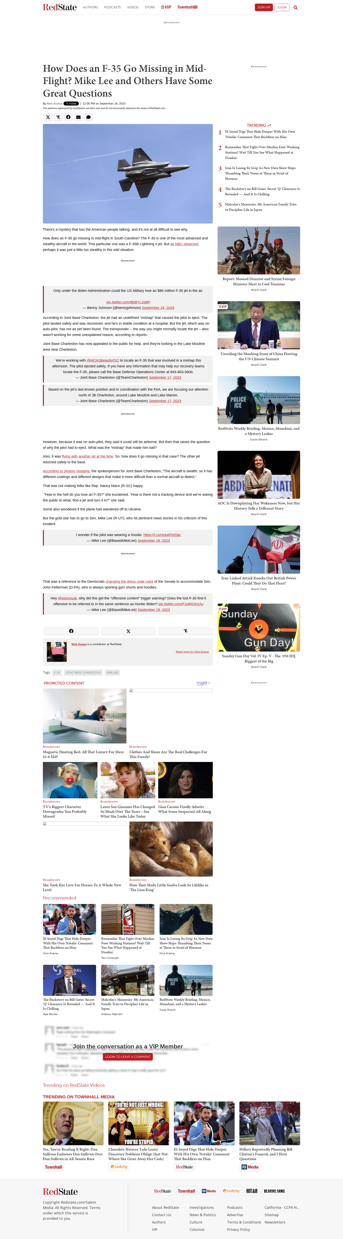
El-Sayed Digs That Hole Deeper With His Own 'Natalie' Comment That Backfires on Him (68, 943)
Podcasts (112, 7)
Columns (197, 1229)
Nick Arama (54, 103)
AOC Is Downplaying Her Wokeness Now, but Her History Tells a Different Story (259, 505)
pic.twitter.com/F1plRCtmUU (181, 604)
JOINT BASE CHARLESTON (83, 672)
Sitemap (272, 1214)
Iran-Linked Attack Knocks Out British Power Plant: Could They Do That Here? (258, 580)
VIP (154, 1229)
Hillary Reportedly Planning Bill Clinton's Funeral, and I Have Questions (265, 1154)
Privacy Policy (238, 1229)
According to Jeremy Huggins (66, 471)
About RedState (165, 1207)
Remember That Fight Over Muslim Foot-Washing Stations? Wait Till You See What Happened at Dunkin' (127, 945)
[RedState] (60, 7)
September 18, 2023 (158, 308)
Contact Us (161, 1214)
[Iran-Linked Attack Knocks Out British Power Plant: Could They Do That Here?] (259, 549)
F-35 (57, 672)
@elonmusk (67, 598)
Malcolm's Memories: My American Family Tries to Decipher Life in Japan (127, 1004)
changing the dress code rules (129, 582)
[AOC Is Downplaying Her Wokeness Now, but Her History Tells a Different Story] (259, 474)
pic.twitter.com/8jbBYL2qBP (128, 302)
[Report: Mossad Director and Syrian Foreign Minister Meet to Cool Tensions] (259, 250)
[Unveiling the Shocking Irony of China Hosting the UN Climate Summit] (259, 325)
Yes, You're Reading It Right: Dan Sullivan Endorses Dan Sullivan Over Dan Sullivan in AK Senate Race (73, 1154)
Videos (133, 7)
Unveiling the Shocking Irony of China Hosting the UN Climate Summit (259, 356)
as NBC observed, (184, 244)
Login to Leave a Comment (127, 1057)
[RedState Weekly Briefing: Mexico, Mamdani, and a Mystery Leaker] (186, 980)
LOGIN (282, 7)
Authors (90, 7)
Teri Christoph (110, 958)
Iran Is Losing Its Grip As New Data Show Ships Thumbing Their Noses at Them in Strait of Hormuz (186, 943)
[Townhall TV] (187, 7)
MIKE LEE (112, 672)
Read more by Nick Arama (192, 651)
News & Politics (203, 1214)
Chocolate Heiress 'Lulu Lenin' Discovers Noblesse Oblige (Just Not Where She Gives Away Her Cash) (138, 1154)
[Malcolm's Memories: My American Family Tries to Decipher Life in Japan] (127, 980)
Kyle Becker (50, 1014)
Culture (196, 1222)
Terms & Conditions (244, 1222)
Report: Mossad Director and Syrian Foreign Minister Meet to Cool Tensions (259, 281)
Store (150, 7)
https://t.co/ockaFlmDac (162, 535)
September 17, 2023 (165, 377)
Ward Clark (259, 290)
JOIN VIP (263, 7)
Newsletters (275, 1222)
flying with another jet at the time (87, 456)
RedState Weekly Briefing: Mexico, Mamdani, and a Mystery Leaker (185, 1002)
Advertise (235, 1214)
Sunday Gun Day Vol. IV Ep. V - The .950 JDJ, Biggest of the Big (259, 658)
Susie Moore (167, 1010)
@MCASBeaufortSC (103, 360)
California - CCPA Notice (282, 1207)
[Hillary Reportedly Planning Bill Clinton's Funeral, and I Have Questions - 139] (269, 1123)
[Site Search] (295, 7)
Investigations (202, 1207)
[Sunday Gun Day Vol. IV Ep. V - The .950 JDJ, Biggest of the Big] (259, 627)
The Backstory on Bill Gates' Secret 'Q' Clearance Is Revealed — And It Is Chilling (69, 1004)
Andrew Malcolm (112, 1014)
